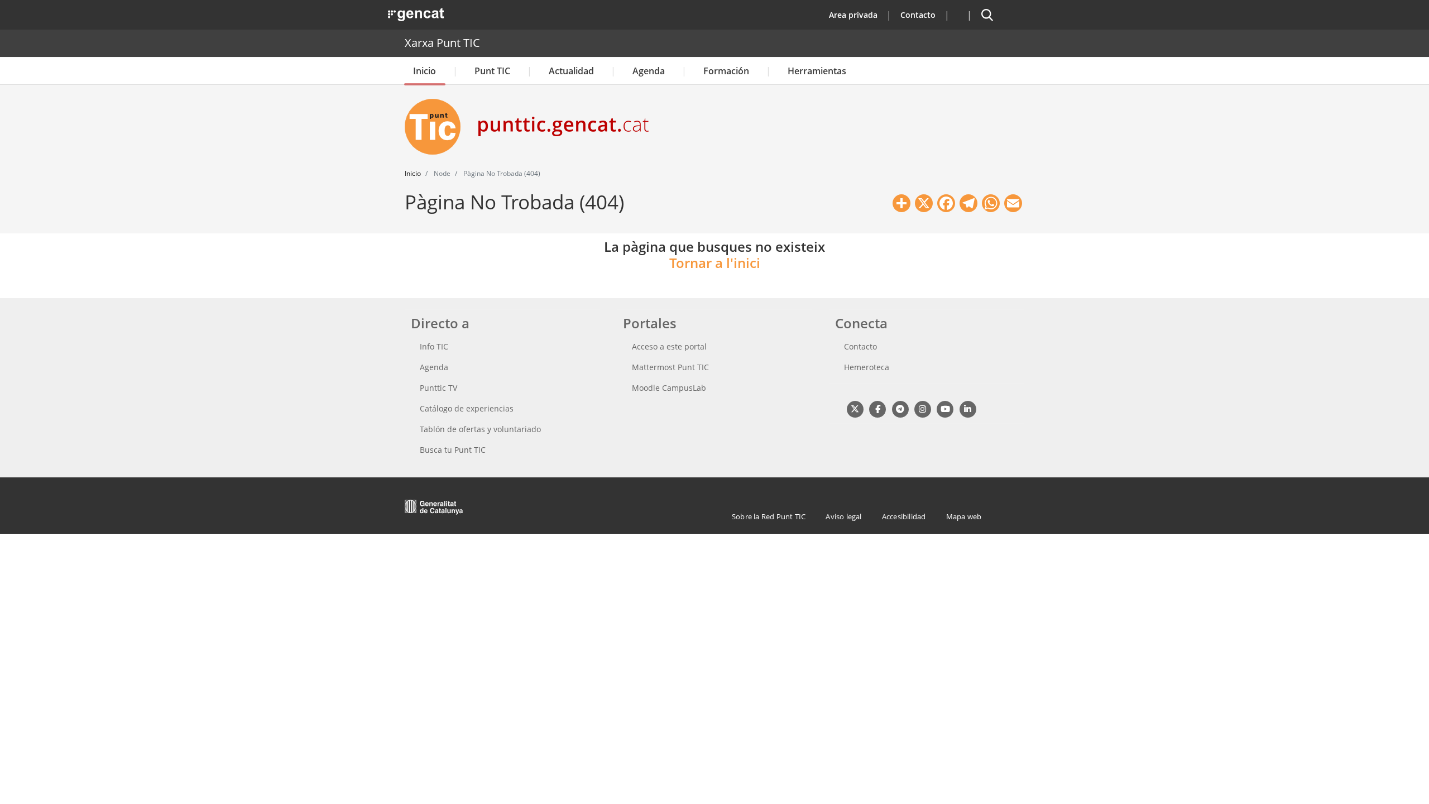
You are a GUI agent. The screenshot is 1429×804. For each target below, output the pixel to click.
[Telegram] (900, 408)
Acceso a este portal (669, 346)
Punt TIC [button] (492, 71)
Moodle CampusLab (669, 387)
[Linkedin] (967, 408)
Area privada (853, 14)
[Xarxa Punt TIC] (437, 127)
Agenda (648, 71)
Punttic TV (438, 387)
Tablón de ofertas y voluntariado (480, 429)
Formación (726, 71)
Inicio (424, 71)
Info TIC (434, 346)
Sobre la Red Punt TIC (768, 516)
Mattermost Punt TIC (670, 367)
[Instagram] (922, 408)
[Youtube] (945, 408)
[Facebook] (877, 408)
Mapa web (964, 516)
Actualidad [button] (571, 71)
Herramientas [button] (817, 71)
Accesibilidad (904, 516)
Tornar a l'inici (714, 262)
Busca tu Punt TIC (453, 449)
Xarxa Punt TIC (442, 42)
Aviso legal (843, 516)
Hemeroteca (866, 367)
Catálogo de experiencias (467, 408)
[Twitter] (855, 408)
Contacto (918, 14)
